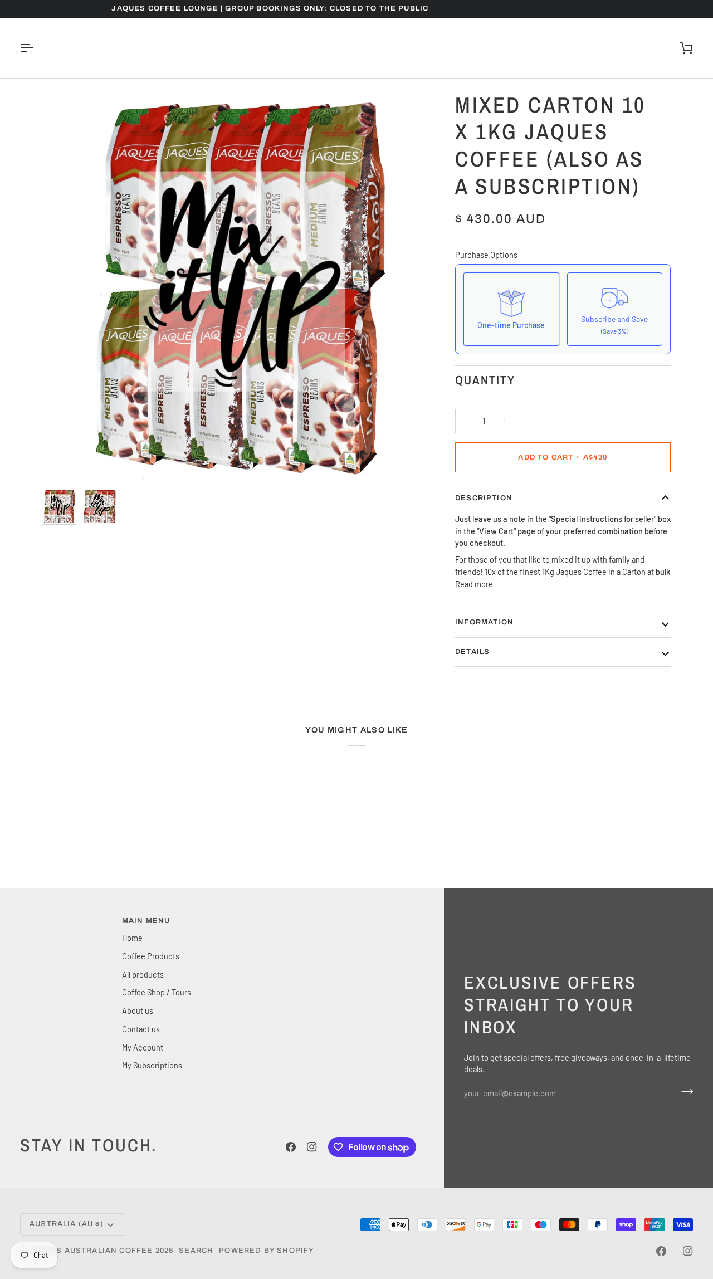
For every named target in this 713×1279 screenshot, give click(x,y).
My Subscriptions (152, 1065)
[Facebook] (291, 1147)
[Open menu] (36, 48)
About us (137, 1010)
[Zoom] (238, 287)
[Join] (684, 1091)
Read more (474, 584)
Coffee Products (150, 956)
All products (143, 974)
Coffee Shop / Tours (156, 992)
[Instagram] (312, 1147)
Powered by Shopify (266, 1250)
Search (196, 1250)
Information (484, 622)
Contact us (141, 1029)
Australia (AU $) (67, 1224)
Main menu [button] (146, 921)
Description (483, 498)
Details (472, 652)
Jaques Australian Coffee (90, 1250)
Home (132, 938)
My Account (142, 1047)
